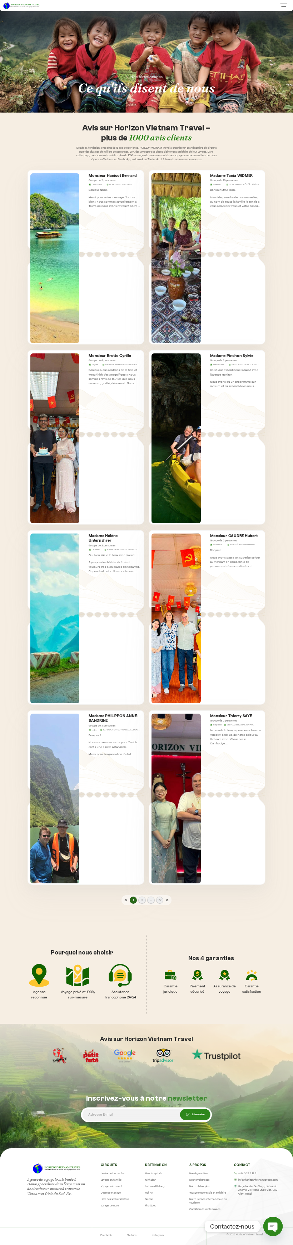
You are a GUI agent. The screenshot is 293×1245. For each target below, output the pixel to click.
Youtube (131, 1235)
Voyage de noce (110, 1205)
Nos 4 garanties (198, 1173)
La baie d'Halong (154, 1186)
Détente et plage (111, 1192)
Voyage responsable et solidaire (207, 1192)
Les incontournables (112, 1173)
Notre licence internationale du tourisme (208, 1201)
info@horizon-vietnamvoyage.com (258, 1180)
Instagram (158, 1235)
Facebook (106, 1235)
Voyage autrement (111, 1186)
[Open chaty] (273, 1226)
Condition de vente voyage (204, 1209)
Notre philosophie (199, 1186)
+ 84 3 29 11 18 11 (247, 1173)
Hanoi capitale (153, 1173)
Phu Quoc (150, 1205)
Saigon (149, 1199)
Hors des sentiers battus (115, 1199)
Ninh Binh (150, 1180)
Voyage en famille (111, 1180)
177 (160, 900)
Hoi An (149, 1192)
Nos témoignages (199, 1180)
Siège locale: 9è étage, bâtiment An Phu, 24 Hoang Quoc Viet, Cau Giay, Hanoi (257, 1190)
